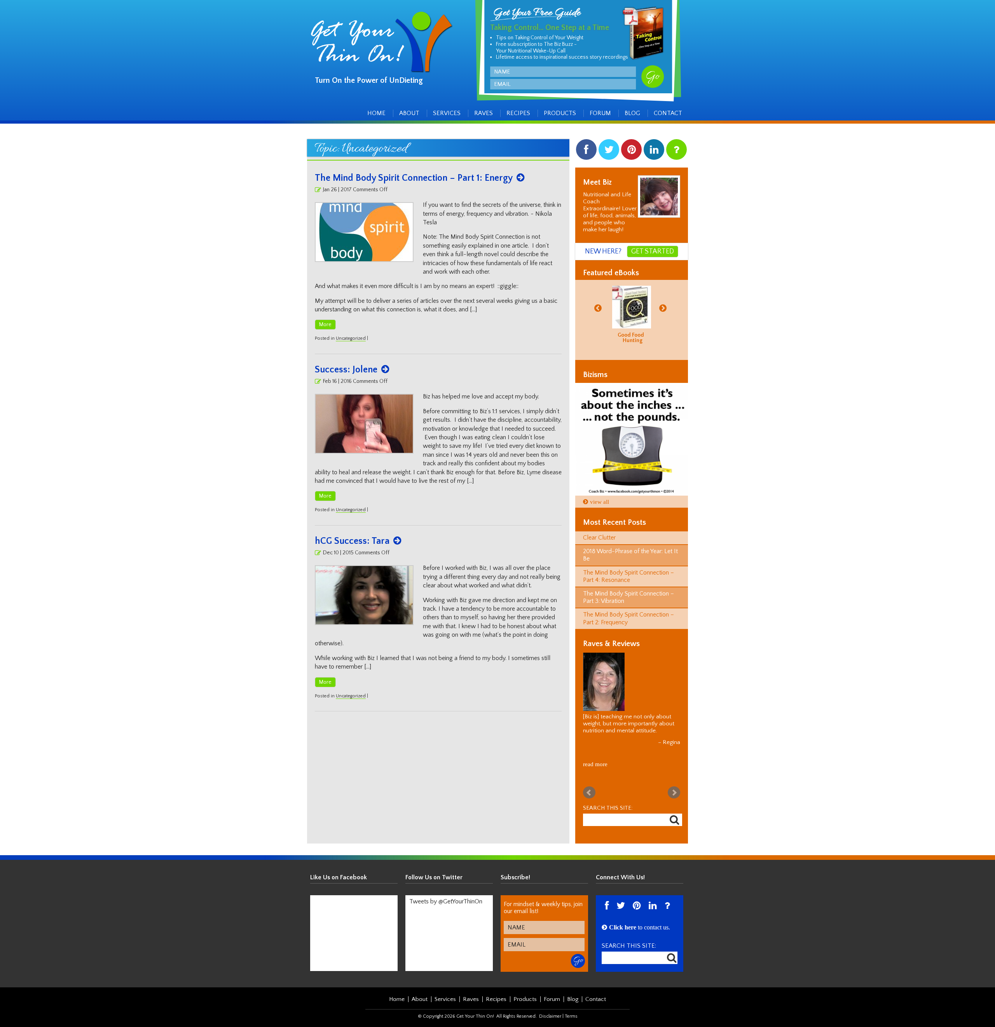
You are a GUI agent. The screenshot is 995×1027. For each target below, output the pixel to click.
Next (674, 792)
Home (376, 113)
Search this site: (608, 808)
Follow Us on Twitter (434, 877)
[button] (599, 307)
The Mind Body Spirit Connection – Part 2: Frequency (628, 618)
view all (599, 502)
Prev (589, 792)
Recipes (518, 113)
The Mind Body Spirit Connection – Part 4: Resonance (628, 576)
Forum (600, 113)
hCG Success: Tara (352, 541)
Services (447, 113)
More (325, 324)
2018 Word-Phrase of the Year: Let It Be (630, 555)
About (409, 113)
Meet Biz (597, 182)
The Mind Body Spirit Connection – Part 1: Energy (414, 178)
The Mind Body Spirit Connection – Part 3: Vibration (628, 597)
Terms (571, 1016)
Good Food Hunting (631, 338)
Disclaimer (550, 1016)
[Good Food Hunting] (631, 307)
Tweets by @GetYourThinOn (445, 901)
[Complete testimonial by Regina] (631, 682)
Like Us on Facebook (338, 877)
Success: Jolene (346, 370)
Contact (668, 113)
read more (595, 764)
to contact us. (639, 927)
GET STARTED (652, 251)
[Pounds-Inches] (631, 439)
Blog (632, 113)
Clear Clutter (599, 537)
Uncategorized (351, 338)
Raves (483, 113)
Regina (671, 742)
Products (560, 113)
